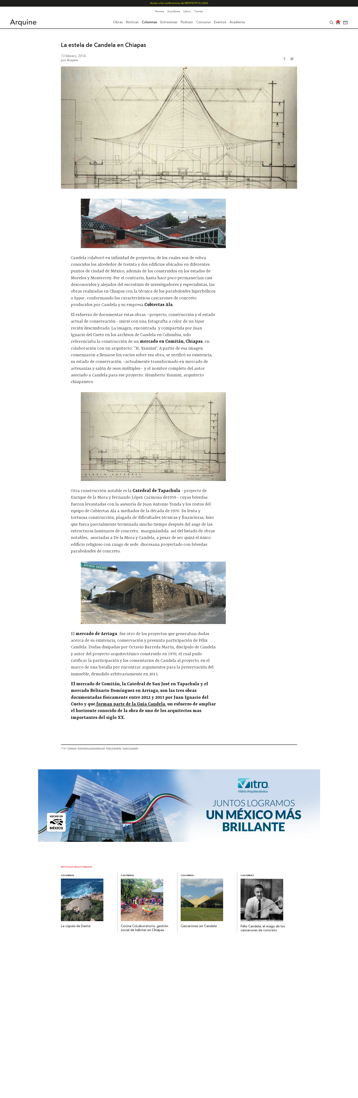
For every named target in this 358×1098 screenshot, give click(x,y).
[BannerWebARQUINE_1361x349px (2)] (179, 840)
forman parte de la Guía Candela (130, 704)
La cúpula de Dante (76, 926)
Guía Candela (130, 748)
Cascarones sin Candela (199, 926)
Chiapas (71, 748)
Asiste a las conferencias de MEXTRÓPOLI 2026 (179, 3)
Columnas (67, 875)
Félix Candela (113, 748)
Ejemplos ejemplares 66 (91, 748)
